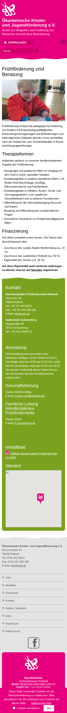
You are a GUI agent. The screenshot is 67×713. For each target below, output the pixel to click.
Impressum (12, 623)
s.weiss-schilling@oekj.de (29, 395)
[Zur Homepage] (8, 15)
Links (8, 615)
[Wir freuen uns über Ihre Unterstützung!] (31, 669)
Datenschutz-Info (41, 703)
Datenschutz (12, 631)
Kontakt (9, 600)
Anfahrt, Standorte (15, 608)
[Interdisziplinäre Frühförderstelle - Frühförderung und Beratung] (33, 120)
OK (49, 708)
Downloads (17, 42)
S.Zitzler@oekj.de (24, 423)
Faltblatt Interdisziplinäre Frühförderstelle (31, 455)
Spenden (36, 269)
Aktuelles (10, 585)
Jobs (8, 577)
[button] (41, 498)
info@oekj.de (22, 313)
